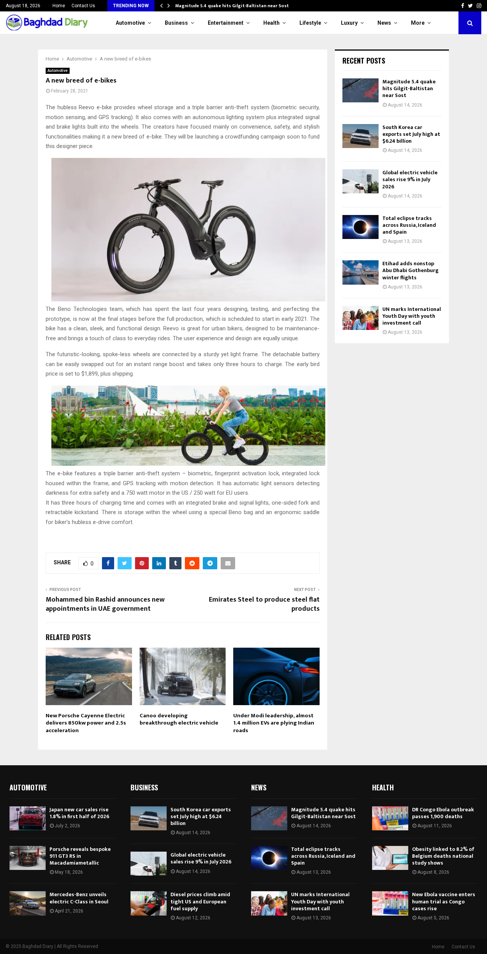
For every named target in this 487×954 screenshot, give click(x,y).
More (418, 23)
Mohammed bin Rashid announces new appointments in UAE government (105, 604)
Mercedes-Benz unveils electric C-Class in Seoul (78, 898)
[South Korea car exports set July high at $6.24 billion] (360, 136)
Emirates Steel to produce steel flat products (264, 604)
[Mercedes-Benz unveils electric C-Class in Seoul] (28, 903)
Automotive (130, 23)
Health (271, 23)
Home (59, 5)
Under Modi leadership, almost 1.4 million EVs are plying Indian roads (273, 723)
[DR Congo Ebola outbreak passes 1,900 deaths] (390, 818)
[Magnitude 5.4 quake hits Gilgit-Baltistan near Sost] (360, 90)
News (384, 23)
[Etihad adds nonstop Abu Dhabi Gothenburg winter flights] (360, 272)
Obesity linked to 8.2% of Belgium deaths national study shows (443, 856)
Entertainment (226, 23)
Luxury (349, 23)
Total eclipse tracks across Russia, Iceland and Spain (409, 225)
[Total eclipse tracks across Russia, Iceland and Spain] (360, 227)
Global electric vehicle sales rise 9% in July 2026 (410, 179)
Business (176, 23)
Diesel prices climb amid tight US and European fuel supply (200, 901)
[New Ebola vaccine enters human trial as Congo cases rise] (390, 903)
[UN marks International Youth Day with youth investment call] (360, 318)
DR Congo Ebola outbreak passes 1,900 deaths (443, 813)
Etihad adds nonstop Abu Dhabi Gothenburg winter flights (410, 270)
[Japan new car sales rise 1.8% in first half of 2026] (28, 818)
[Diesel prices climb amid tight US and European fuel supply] (149, 903)
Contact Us (83, 5)
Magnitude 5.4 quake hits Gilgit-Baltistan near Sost (232, 6)
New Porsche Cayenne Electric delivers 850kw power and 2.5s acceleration (86, 723)
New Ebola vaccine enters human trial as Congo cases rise (443, 901)
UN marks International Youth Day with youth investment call (411, 316)
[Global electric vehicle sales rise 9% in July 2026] (360, 181)
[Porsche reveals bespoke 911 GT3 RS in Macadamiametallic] (28, 858)
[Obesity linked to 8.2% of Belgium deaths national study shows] (390, 858)
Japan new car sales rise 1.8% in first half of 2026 (79, 813)
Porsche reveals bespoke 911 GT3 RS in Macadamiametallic (80, 856)
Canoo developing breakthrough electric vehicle (179, 719)
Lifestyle (310, 23)
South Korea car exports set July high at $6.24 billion (411, 134)
